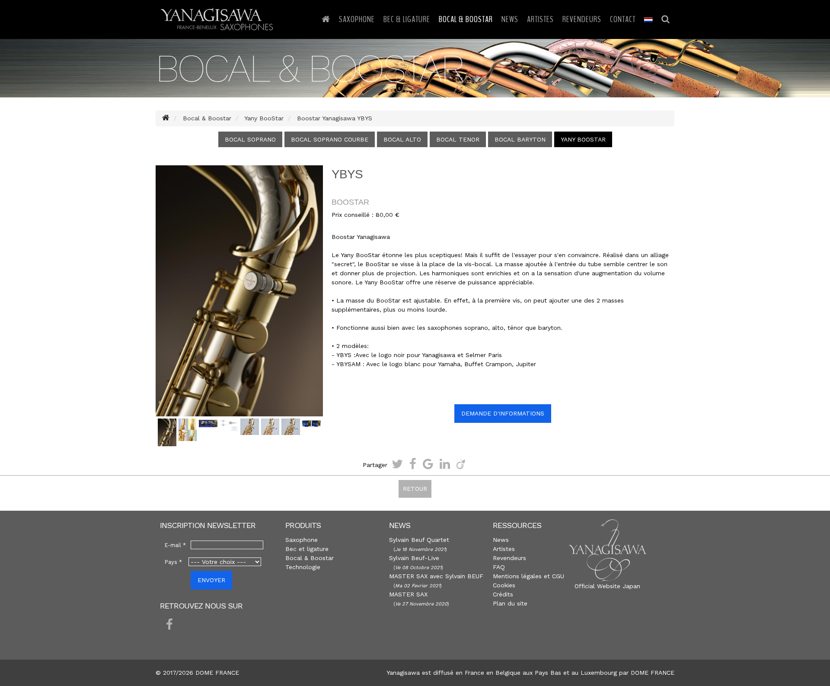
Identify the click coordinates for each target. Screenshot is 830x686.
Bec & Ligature (406, 19)
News (509, 19)
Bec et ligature (307, 548)
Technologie (302, 567)
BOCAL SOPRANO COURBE (329, 139)
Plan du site (510, 603)
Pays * (173, 562)
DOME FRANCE (652, 672)
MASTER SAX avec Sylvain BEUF (436, 576)
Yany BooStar (583, 139)
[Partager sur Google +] (428, 463)
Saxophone (357, 19)
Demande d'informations (502, 413)
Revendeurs (581, 19)
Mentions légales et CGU (528, 576)
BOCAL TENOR (457, 139)
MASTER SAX (408, 594)
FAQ (499, 567)
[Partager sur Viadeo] (460, 463)
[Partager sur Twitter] (397, 463)
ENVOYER (211, 579)
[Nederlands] (648, 19)
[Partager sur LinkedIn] (445, 463)
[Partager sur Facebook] (412, 463)
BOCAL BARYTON (520, 139)
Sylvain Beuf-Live (414, 557)
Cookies (504, 585)
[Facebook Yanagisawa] (169, 625)
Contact (622, 19)
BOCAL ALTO (402, 139)
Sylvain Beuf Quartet (419, 539)
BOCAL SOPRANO (250, 139)
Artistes (540, 19)
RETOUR (415, 488)
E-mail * (175, 545)
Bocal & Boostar (466, 19)
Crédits (503, 594)
